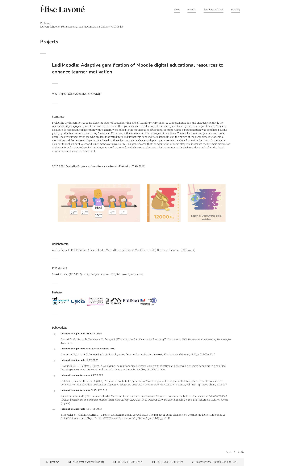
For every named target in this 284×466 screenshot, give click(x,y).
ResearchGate (204, 461)
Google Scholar (222, 461)
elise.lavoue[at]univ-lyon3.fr (88, 461)
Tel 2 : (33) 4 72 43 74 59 (169, 461)
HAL (235, 461)
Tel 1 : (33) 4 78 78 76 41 (130, 461)
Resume (54, 461)
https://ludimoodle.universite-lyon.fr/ (80, 93)
